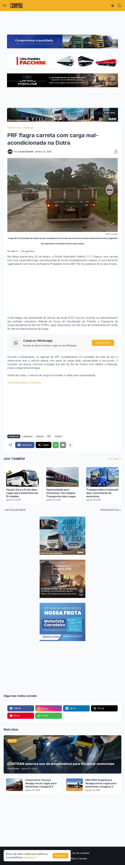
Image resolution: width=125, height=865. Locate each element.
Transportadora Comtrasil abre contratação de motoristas (102, 493)
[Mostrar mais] (70, 445)
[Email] (63, 445)
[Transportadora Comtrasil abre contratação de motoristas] (102, 477)
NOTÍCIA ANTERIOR (15, 510)
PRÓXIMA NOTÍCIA (109, 510)
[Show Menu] (4, 5)
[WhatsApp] (56, 445)
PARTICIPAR (102, 342)
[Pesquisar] (119, 5)
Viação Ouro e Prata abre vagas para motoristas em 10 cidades (22, 493)
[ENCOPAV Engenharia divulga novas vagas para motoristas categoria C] (74, 784)
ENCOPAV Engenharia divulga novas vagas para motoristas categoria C (101, 783)
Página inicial (13, 127)
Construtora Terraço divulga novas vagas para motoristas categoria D (41, 783)
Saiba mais (28, 857)
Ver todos (114, 458)
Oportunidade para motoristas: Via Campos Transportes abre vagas (61, 493)
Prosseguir (60, 855)
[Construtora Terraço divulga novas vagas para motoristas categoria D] (14, 784)
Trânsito (58, 436)
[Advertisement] (62, 23)
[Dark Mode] (113, 5)
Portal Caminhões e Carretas (24, 382)
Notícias (40, 436)
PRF (89, 256)
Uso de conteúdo (80, 853)
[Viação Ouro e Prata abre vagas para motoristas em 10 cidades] (22, 477)
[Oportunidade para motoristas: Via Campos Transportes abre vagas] (62, 477)
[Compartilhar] (115, 151)
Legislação (28, 127)
